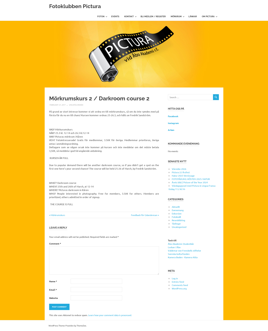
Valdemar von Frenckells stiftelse (184, 250)
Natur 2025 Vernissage (183, 175)
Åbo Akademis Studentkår (181, 243)
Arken (171, 129)
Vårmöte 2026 (179, 168)
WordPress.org (179, 288)
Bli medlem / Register (153, 16)
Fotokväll (176, 216)
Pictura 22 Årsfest (181, 172)
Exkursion (176, 213)
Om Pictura (208, 16)
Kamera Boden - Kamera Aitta (183, 257)
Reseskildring (178, 220)
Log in (175, 278)
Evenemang (178, 210)
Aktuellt (176, 206)
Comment (55, 243)
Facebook (173, 116)
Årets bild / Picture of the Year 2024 (190, 182)
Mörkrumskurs (58, 215)
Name (53, 281)
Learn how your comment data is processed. (110, 315)
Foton (100, 16)
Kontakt (129, 16)
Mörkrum (176, 16)
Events (115, 16)
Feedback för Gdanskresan (144, 215)
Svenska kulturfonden (179, 253)
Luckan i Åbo (174, 247)
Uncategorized (76, 105)
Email (53, 289)
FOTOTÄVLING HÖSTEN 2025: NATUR (191, 179)
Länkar (192, 16)
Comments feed (180, 285)
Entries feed (178, 281)
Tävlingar (176, 223)
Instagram (173, 123)
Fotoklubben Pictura (75, 6)
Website (53, 297)
